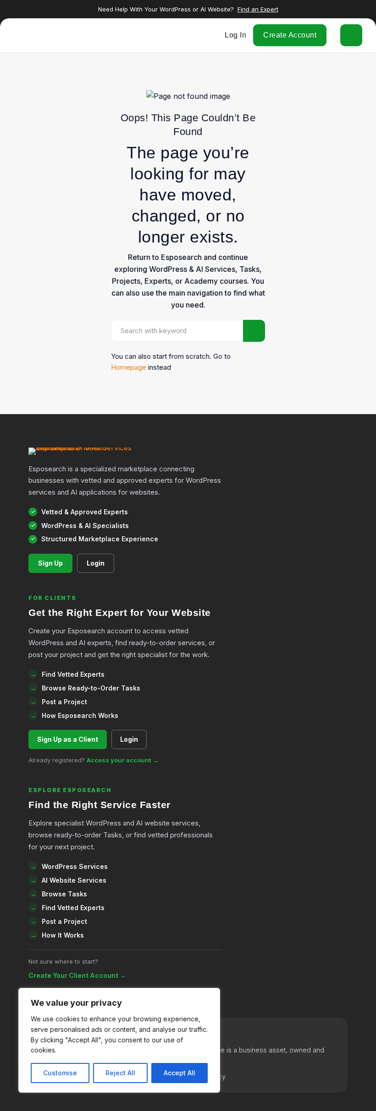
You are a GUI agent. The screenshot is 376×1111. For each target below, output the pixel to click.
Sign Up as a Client (67, 739)
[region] (119, 1040)
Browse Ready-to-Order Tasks (85, 688)
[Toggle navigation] (351, 35)
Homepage (128, 367)
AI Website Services (68, 880)
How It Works (57, 935)
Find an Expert (258, 9)
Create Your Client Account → (77, 975)
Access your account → (123, 760)
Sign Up (50, 563)
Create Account (289, 35)
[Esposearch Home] (84, 451)
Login (96, 563)
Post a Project (58, 702)
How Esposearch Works (74, 715)
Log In (235, 35)
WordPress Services (69, 866)
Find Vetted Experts (67, 674)
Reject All (120, 1073)
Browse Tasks (58, 894)
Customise (60, 1073)
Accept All (179, 1073)
